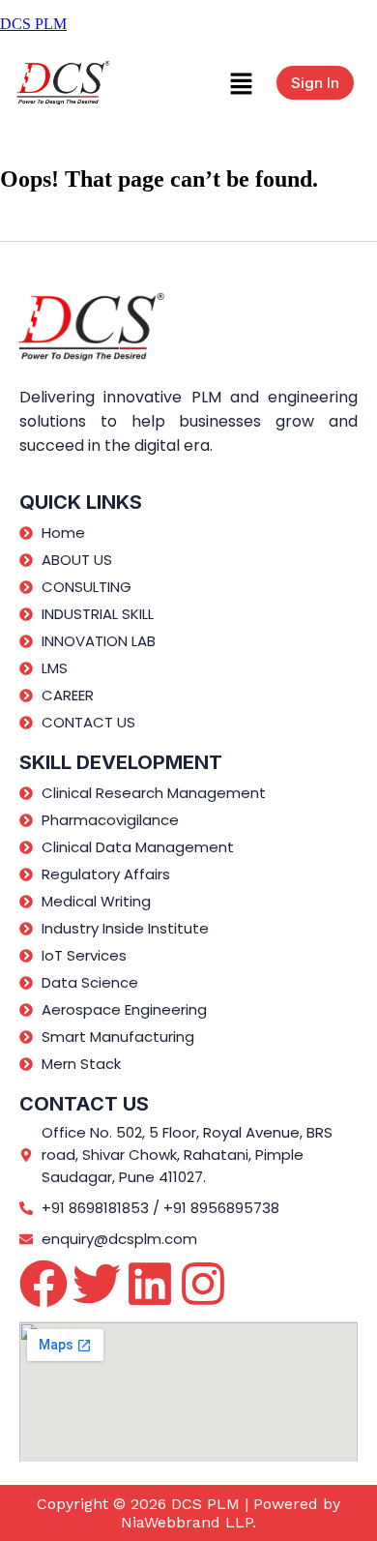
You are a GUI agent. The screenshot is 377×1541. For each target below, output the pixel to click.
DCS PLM (33, 23)
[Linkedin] (150, 1283)
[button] (240, 83)
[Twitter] (96, 1283)
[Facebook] (43, 1283)
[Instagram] (203, 1283)
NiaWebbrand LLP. (188, 1522)
